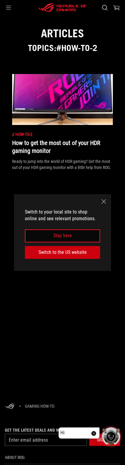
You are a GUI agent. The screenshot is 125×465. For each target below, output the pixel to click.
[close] (103, 201)
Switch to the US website (63, 252)
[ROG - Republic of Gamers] (62, 7)
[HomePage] (10, 406)
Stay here (62, 236)
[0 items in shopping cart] (116, 7)
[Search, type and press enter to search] (104, 7)
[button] (8, 7)
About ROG (15, 457)
